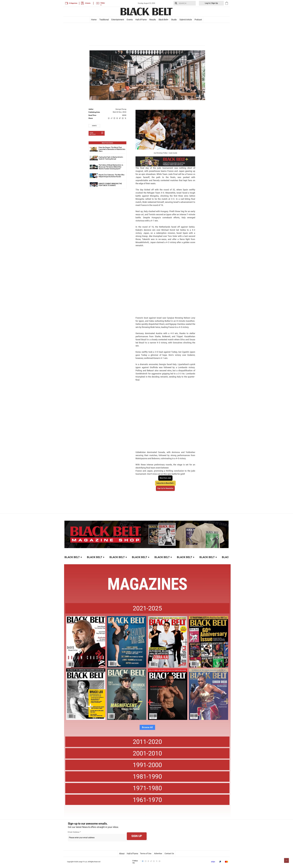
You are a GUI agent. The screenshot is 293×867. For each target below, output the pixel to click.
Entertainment (117, 19)
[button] (226, 3)
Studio (174, 19)
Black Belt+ (163, 19)
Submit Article (185, 19)
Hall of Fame (141, 19)
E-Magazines (73, 3)
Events (129, 19)
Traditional (104, 19)
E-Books (88, 3)
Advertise (158, 853)
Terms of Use (146, 853)
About (122, 853)
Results (152, 19)
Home (94, 19)
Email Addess (73, 832)
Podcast (198, 19)
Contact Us (169, 853)
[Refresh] (286, 860)
